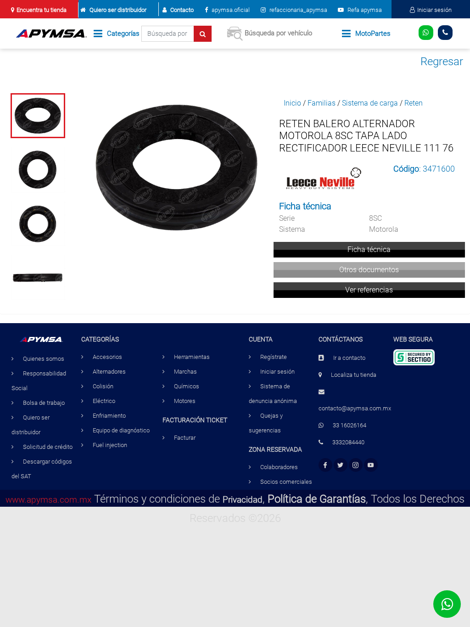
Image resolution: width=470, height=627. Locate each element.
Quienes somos (43, 358)
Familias (322, 103)
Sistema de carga (370, 103)
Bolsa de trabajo (44, 402)
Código (406, 169)
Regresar (441, 61)
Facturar (185, 437)
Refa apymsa (364, 9)
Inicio (292, 103)
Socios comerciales (286, 481)
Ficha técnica (369, 249)
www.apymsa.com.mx (48, 499)
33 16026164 (349, 425)
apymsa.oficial (230, 9)
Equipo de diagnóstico (121, 430)
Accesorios (107, 356)
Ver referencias (369, 290)
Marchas (185, 371)
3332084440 (348, 442)
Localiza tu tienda (353, 374)
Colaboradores (279, 467)
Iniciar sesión (434, 9)
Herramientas (192, 356)
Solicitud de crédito (48, 446)
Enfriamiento (109, 415)
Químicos (186, 386)
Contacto (182, 9)
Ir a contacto (349, 357)
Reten (413, 103)
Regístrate (273, 356)
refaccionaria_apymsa (297, 9)
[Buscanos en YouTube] (371, 465)
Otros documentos (369, 269)
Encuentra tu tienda (42, 9)
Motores (185, 400)
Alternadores (109, 371)
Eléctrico (104, 400)
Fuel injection (110, 445)
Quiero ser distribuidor (118, 9)
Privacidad (243, 499)
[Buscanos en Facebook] (325, 465)
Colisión (103, 386)
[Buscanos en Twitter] (340, 465)
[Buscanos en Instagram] (355, 465)
